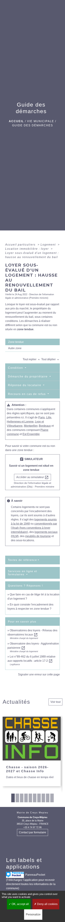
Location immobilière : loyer (27, 248)
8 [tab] (43, 798)
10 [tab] (52, 798)
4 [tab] (26, 798)
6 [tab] (34, 798)
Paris (41, 417)
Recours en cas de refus (27, 394)
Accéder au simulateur (32, 477)
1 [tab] (13, 798)
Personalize (33, 914)
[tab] (32, 342)
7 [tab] (39, 798)
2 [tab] (17, 798)
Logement (49, 244)
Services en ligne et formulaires (22, 573)
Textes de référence (22, 559)
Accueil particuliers (21, 244)
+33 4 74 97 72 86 (32, 827)
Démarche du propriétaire (28, 376)
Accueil (16, 121)
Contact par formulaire (32, 832)
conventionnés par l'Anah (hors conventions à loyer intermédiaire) (34, 527)
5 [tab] (30, 798)
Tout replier (32, 359)
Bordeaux (45, 425)
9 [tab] (47, 798)
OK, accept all (20, 904)
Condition (16, 367)
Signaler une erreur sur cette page (39, 674)
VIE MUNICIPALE (40, 121)
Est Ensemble (31, 434)
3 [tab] (21, 798)
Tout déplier (50, 359)
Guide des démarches (32, 125)
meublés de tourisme (38, 536)
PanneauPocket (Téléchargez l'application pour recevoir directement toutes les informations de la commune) (30, 881)
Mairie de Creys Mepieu (32, 812)
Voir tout (55, 701)
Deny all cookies (47, 904)
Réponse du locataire (25, 385)
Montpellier (30, 425)
